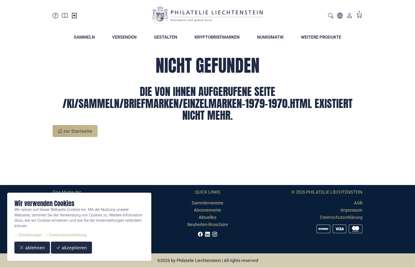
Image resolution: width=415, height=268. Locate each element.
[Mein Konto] (349, 16)
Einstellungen (30, 235)
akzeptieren (74, 247)
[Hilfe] (55, 16)
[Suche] (330, 16)
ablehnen (34, 247)
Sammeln (84, 37)
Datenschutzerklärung (67, 235)
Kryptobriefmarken (217, 37)
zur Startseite (77, 131)
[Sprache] (340, 16)
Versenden (124, 37)
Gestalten (165, 37)
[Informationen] (65, 16)
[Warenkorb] (359, 16)
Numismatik (270, 37)
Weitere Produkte (321, 37)
